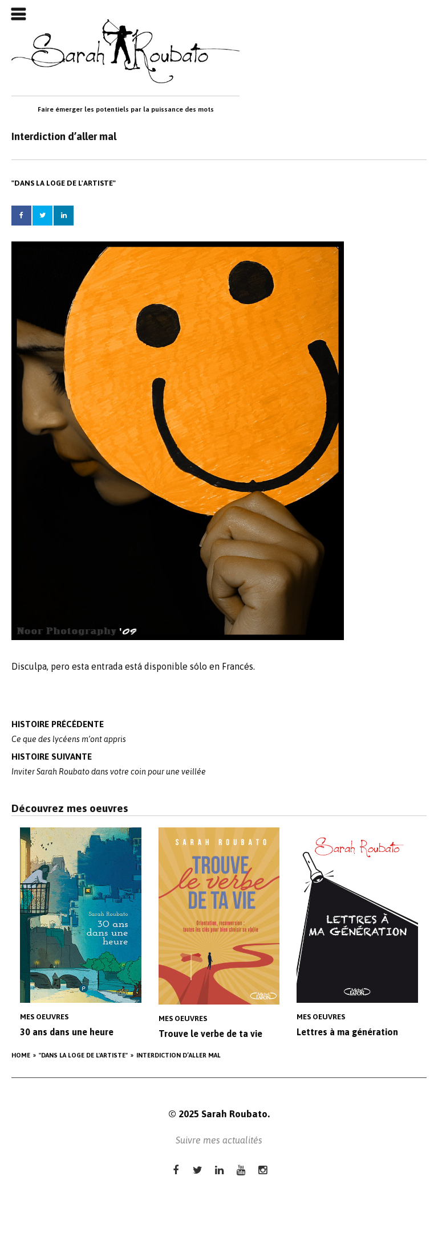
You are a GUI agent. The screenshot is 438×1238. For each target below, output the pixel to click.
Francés (237, 666)
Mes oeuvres (44, 1016)
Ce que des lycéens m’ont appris (68, 731)
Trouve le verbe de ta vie (210, 1033)
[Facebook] (176, 1170)
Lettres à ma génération (347, 1032)
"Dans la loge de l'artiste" (63, 183)
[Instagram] (263, 1170)
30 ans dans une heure (66, 1032)
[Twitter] (198, 1170)
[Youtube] (241, 1170)
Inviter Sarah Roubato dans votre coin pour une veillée (108, 764)
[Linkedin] (219, 1170)
